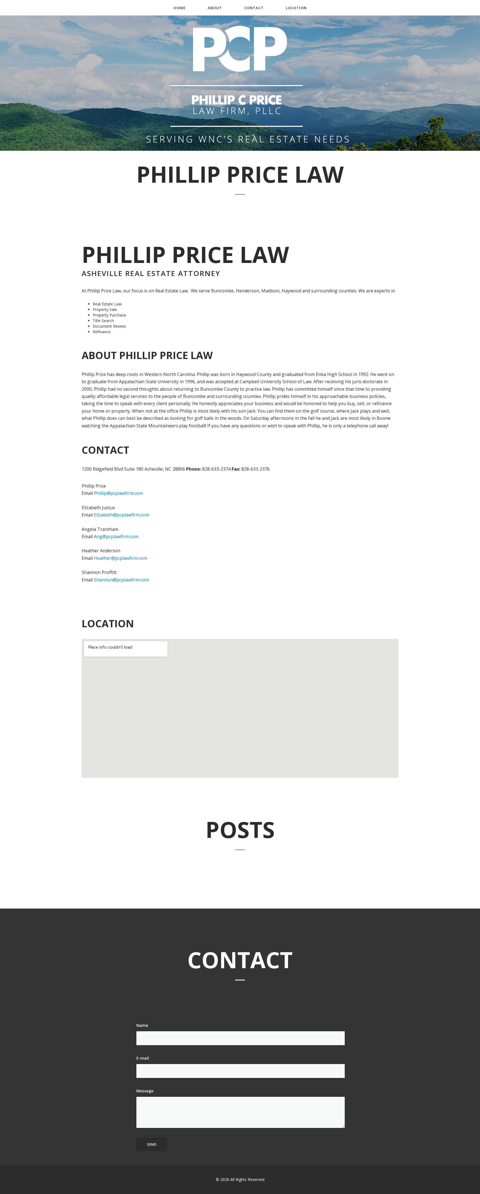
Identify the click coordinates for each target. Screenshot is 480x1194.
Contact (254, 7)
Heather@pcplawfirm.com (120, 558)
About (215, 7)
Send (152, 1144)
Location (296, 7)
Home (180, 7)
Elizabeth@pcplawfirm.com (121, 515)
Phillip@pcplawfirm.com (118, 493)
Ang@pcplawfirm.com (116, 536)
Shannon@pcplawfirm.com (121, 580)
